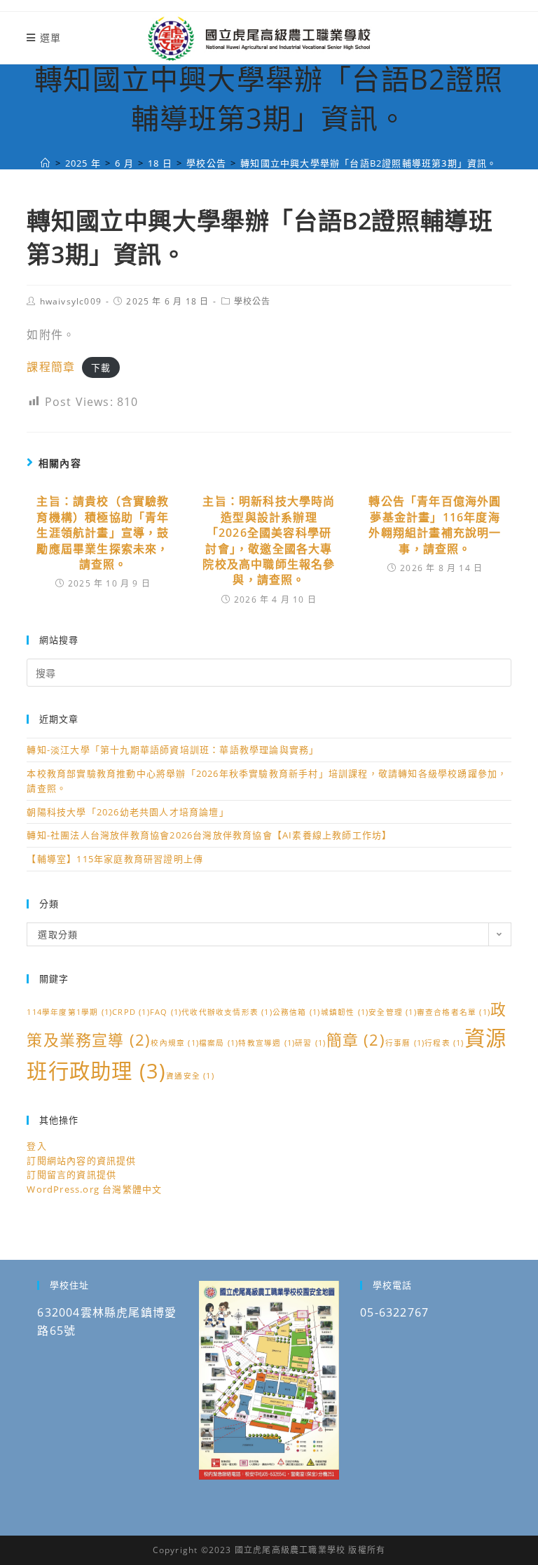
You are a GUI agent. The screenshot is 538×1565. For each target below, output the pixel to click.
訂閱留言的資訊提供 (71, 1174)
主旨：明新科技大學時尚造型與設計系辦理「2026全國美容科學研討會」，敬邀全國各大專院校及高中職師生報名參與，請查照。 (268, 540)
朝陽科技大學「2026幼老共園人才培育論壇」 (127, 812)
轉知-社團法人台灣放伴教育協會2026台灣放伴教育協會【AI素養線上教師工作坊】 (209, 835)
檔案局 (218, 1043)
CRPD (131, 1012)
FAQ (165, 1012)
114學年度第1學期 (69, 1012)
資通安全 (190, 1076)
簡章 (355, 1040)
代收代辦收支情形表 (227, 1012)
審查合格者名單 (453, 1012)
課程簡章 (51, 366)
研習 (310, 1043)
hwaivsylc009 (71, 301)
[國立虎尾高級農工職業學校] (45, 163)
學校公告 (252, 301)
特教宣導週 (266, 1043)
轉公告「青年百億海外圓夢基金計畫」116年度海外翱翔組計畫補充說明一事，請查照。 (434, 524)
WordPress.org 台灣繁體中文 (94, 1189)
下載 (101, 367)
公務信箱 (297, 1012)
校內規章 (175, 1043)
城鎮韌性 (345, 1012)
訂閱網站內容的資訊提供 (81, 1160)
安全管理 (392, 1012)
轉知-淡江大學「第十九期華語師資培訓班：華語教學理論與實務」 (173, 749)
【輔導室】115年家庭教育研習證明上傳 (115, 858)
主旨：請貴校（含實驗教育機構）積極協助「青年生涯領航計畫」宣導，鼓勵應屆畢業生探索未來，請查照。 (102, 532)
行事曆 (405, 1043)
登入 (36, 1145)
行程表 (444, 1043)
